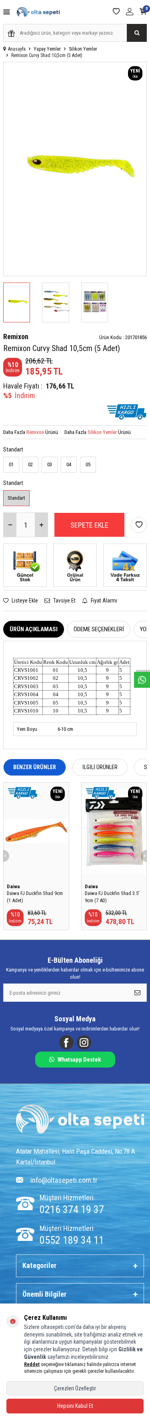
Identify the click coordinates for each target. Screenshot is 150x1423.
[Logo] (80, 1120)
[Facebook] (66, 1042)
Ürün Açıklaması (34, 629)
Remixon (15, 336)
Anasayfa (17, 49)
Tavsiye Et (64, 600)
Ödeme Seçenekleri (99, 629)
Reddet (32, 1364)
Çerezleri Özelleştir (75, 1388)
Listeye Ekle (24, 600)
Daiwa (13, 886)
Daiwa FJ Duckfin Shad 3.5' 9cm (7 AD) (112, 896)
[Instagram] (84, 1042)
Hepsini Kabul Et (75, 1406)
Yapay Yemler (47, 49)
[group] (75, 169)
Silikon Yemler (83, 49)
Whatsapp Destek (79, 1059)
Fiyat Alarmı (103, 600)
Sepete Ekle (89, 525)
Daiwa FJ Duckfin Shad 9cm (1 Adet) (35, 896)
